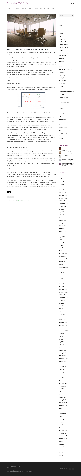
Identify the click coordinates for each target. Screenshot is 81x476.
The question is (63, 125)
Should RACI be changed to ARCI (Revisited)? (67, 156)
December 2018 (63, 402)
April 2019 (61, 391)
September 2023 (63, 267)
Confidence (62, 39)
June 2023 (61, 275)
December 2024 (63, 226)
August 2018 (62, 413)
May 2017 (61, 452)
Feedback (61, 58)
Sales (60, 116)
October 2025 (62, 201)
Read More (10, 196)
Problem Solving (63, 97)
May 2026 (61, 184)
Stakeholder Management (66, 122)
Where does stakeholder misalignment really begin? (67, 152)
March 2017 (62, 458)
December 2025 (63, 195)
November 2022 (63, 292)
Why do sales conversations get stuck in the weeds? (67, 160)
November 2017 (63, 438)
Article (60, 25)
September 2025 (63, 203)
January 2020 (62, 386)
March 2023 (62, 284)
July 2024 (61, 239)
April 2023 (61, 281)
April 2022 (61, 311)
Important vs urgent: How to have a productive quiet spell (27, 49)
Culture (61, 50)
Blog (60, 31)
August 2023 (62, 270)
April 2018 (61, 425)
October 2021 (62, 328)
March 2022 (62, 314)
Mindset (61, 86)
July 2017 (61, 447)
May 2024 (61, 245)
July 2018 (61, 416)
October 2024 (62, 231)
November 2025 (63, 198)
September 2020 (63, 364)
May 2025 (61, 212)
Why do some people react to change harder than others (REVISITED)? (68, 164)
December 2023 (63, 259)
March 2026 (62, 190)
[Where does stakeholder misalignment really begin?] (60, 152)
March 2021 (62, 347)
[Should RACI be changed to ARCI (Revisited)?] (60, 156)
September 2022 (63, 297)
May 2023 (61, 278)
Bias (60, 28)
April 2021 (61, 344)
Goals (60, 67)
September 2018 (63, 411)
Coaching (61, 36)
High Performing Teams (65, 69)
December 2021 (63, 322)
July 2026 (61, 178)
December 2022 (63, 289)
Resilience (61, 108)
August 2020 (62, 367)
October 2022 (62, 295)
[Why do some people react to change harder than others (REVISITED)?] (60, 164)
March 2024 (62, 250)
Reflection (61, 105)
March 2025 (62, 217)
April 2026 (61, 187)
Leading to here (63, 78)
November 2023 (63, 261)
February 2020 (63, 383)
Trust (60, 130)
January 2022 (62, 320)
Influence (61, 72)
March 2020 (62, 380)
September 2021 (63, 331)
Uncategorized (63, 133)
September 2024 (63, 234)
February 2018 (63, 430)
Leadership (62, 75)
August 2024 (62, 237)
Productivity (24, 200)
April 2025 (61, 214)
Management (62, 80)
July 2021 (61, 336)
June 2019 (61, 389)
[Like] (28, 201)
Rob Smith (19, 200)
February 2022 (63, 317)
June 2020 (61, 372)
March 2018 (62, 427)
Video (60, 136)
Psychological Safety (64, 103)
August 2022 (62, 300)
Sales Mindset (62, 119)
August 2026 (62, 176)
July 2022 (61, 303)
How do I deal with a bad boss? (67, 148)
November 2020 (63, 358)
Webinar (61, 138)
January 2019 (62, 400)
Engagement (62, 55)
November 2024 (63, 228)
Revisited (61, 114)
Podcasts (61, 94)
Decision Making (63, 53)
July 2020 (61, 369)
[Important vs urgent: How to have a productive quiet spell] (31, 30)
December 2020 (63, 355)
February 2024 (63, 253)
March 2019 (62, 394)
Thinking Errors (63, 127)
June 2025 (61, 209)
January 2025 (62, 223)
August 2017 (62, 444)
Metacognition (63, 83)
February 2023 (63, 286)
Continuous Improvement (66, 42)
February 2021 (63, 350)
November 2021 (63, 325)
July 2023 (61, 272)
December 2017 (63, 436)
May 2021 (61, 342)
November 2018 (63, 405)
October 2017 (62, 441)
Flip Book (61, 61)
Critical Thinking (63, 47)
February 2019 (63, 397)
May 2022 (61, 308)
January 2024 (62, 256)
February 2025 (63, 220)
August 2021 (62, 333)
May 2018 (61, 422)
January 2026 (62, 192)
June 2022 (61, 306)
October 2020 (62, 361)
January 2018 (62, 433)
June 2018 (61, 419)
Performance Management (66, 91)
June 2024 (61, 242)
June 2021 (61, 339)
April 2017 (61, 455)
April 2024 (61, 248)
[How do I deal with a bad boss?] (60, 148)
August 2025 (62, 206)
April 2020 (61, 378)
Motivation (62, 89)
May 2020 (61, 375)
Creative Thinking (63, 44)
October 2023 (62, 264)
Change (61, 33)
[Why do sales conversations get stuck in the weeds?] (60, 160)
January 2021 (62, 353)
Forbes (60, 64)
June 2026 (61, 181)
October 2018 (62, 408)
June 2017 (61, 449)
